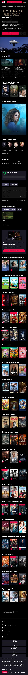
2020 (4, 20)
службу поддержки (20, 672)
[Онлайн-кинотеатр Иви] (3, 2)
